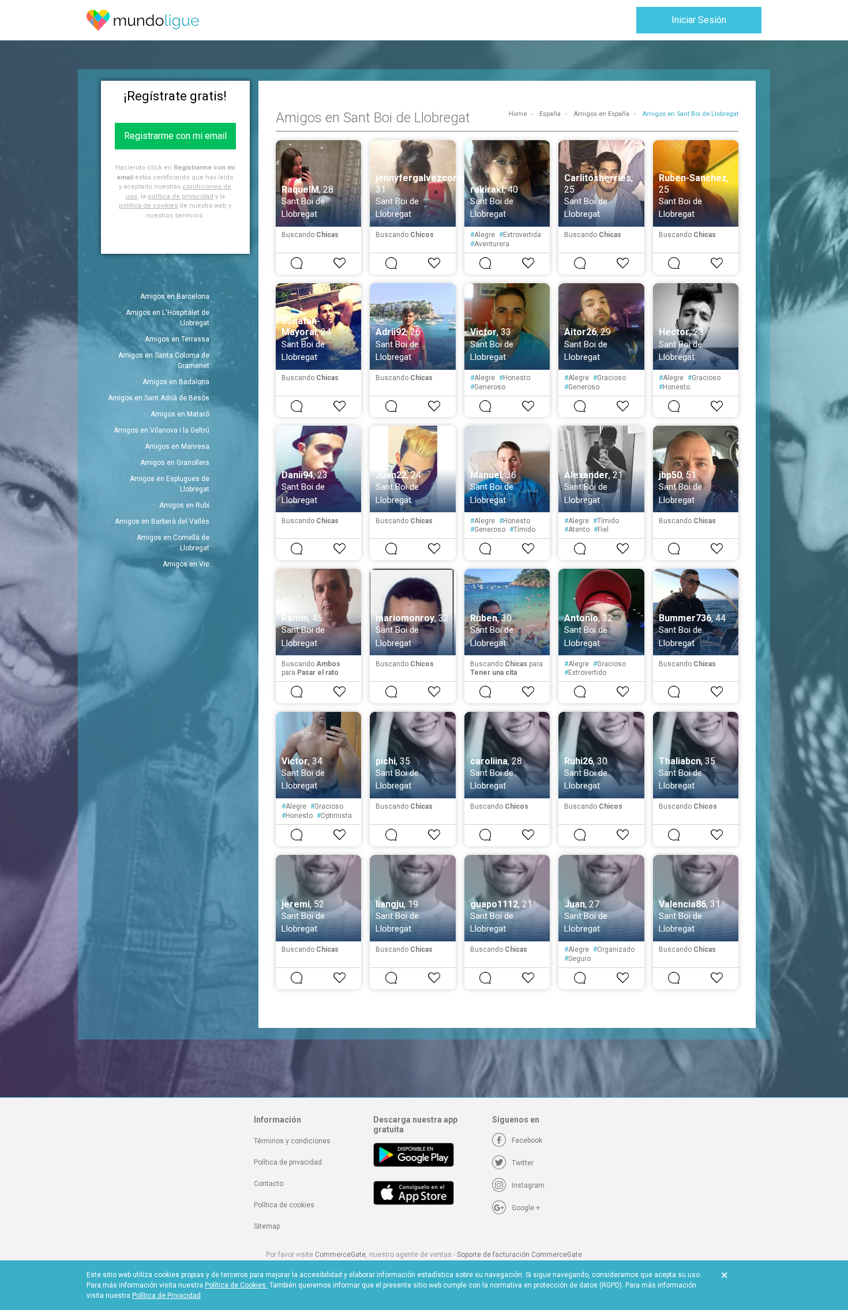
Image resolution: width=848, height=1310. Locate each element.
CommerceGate (340, 1255)
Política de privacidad (288, 1162)
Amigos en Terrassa (177, 339)
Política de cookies (284, 1205)
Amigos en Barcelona (174, 296)
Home (518, 114)
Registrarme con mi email (175, 135)
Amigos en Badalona (175, 382)
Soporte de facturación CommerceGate (519, 1255)
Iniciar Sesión (698, 19)
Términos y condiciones (292, 1141)
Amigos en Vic (186, 564)
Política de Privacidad (166, 1296)
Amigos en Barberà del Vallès (162, 521)
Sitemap (267, 1226)
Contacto (268, 1184)
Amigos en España (601, 114)
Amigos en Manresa (177, 446)
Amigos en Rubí (184, 505)
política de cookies (148, 205)
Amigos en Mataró (180, 414)
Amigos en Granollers (174, 463)
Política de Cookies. (236, 1285)
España (550, 114)
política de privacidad (180, 196)
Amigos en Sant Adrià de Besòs (158, 398)
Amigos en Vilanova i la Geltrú (161, 430)
